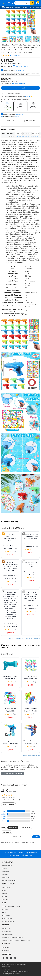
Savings (25, 7)
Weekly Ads (28, 855)
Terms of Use (6, 928)
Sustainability (6, 877)
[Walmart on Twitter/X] (7, 958)
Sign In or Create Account (15, 853)
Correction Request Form (12, 773)
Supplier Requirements (9, 880)
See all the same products (31, 756)
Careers (4, 868)
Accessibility (6, 915)
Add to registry (30, 121)
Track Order (15, 855)
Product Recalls (7, 918)
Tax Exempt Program (8, 921)
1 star (3, 821)
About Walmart (7, 866)
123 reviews (16, 55)
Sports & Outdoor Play (32, 136)
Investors (5, 874)
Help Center (33, 853)
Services (17, 7)
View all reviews (8, 804)
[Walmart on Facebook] (3, 958)
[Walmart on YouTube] (11, 958)
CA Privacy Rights (7, 934)
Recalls (4, 912)
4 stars (3, 814)
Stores (4, 890)
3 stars (3, 816)
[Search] (32, 3)
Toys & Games (20, 136)
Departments (8, 7)
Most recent (13, 828)
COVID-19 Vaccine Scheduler (11, 906)
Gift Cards (5, 899)
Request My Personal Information (12, 937)
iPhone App (5, 947)
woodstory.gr (20, 70)
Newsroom (5, 871)
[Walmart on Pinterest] (15, 958)
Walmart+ (5, 896)
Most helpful (7, 832)
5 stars (3, 811)
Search (36, 837)
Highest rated (26, 828)
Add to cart (20, 88)
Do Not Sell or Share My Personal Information (16, 940)
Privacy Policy (6, 931)
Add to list (11, 121)
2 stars (3, 818)
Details (17, 116)
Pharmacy (5, 909)
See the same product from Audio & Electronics (24, 638)
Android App (6, 950)
